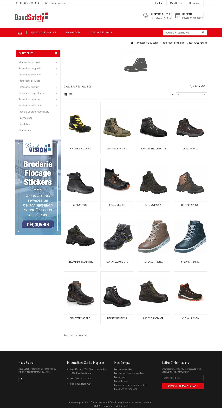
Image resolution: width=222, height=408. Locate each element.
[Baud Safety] (31, 17)
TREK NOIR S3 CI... (154, 205)
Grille (65, 94)
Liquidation (24, 124)
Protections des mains (30, 99)
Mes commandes (123, 369)
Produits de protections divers (34, 111)
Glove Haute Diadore (80, 148)
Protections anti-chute (30, 105)
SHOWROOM (73, 32)
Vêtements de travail (29, 62)
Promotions (25, 130)
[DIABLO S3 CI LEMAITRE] (190, 123)
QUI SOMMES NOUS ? (43, 32)
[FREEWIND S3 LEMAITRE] (80, 236)
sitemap (148, 402)
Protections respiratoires (31, 93)
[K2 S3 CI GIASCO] (190, 293)
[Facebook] (21, 379)
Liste (70, 94)
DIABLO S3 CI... (190, 148)
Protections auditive (29, 87)
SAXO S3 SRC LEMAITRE (153, 148)
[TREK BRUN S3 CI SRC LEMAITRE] (190, 179)
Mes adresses (121, 381)
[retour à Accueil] (132, 42)
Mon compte (122, 362)
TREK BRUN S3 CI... (190, 205)
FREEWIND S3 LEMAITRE (80, 262)
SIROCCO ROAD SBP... (154, 318)
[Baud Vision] (38, 187)
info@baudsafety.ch (60, 3)
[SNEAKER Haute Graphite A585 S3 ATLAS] (190, 236)
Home (20, 32)
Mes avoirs (119, 377)
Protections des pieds (30, 68)
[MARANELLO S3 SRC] (117, 236)
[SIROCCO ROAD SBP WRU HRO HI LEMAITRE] (153, 293)
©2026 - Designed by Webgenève (111, 406)
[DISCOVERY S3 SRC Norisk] (80, 293)
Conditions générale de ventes (125, 402)
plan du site (176, 3)
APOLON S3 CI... (80, 205)
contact (159, 3)
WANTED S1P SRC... (117, 148)
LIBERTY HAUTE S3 (117, 318)
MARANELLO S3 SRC (117, 262)
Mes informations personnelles (130, 385)
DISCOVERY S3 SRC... (80, 318)
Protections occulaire (29, 81)
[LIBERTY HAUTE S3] (117, 293)
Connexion (194, 3)
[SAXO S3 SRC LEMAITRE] (153, 123)
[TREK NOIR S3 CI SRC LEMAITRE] (153, 179)
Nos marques (25, 118)
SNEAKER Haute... (154, 262)
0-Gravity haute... (117, 205)
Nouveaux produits (78, 402)
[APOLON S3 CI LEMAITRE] (80, 179)
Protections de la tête (30, 74)
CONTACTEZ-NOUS (101, 32)
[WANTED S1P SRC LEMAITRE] (117, 123)
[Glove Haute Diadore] (80, 123)
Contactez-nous (99, 402)
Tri (172, 94)
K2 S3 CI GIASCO (190, 318)
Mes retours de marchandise (129, 373)
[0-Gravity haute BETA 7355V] (117, 179)
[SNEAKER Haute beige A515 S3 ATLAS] (153, 236)
